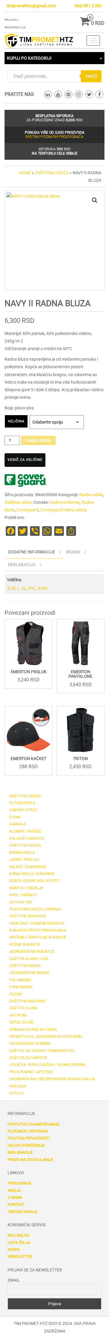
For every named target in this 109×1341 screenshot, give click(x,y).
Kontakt (16, 1204)
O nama (15, 1197)
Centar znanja (23, 1211)
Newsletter (20, 1256)
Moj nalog (18, 1235)
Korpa (14, 1249)
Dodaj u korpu (38, 440)
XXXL (43, 588)
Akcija (14, 1190)
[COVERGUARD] (26, 480)
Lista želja (19, 1242)
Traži (91, 76)
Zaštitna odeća (52, 172)
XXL (32, 588)
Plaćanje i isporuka (28, 1131)
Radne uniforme (65, 502)
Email (14, 1280)
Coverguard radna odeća (63, 509)
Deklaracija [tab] (21, 564)
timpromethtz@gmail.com (31, 5)
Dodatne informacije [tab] (31, 551)
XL (23, 588)
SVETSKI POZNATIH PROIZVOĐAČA (54, 137)
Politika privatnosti (29, 1138)
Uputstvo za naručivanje (33, 1124)
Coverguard (27, 509)
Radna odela (91, 494)
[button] (94, 200)
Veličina (16, 421)
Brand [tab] (73, 551)
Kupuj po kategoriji (29, 58)
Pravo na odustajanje (30, 1159)
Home (25, 172)
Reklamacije (20, 1152)
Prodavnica (19, 1183)
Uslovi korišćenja (26, 1145)
